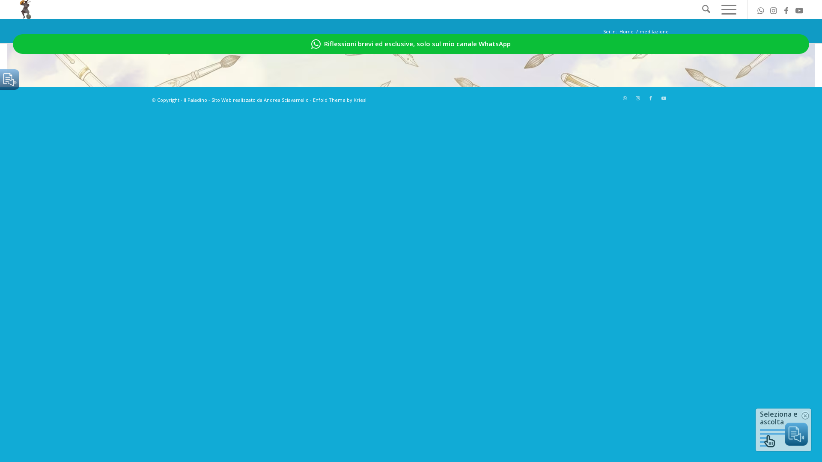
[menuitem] (706, 9)
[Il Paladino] (26, 9)
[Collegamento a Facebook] (786, 9)
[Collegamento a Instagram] (773, 9)
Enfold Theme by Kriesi (339, 100)
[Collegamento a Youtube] (799, 9)
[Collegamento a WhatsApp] (760, 9)
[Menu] (726, 9)
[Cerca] (706, 9)
